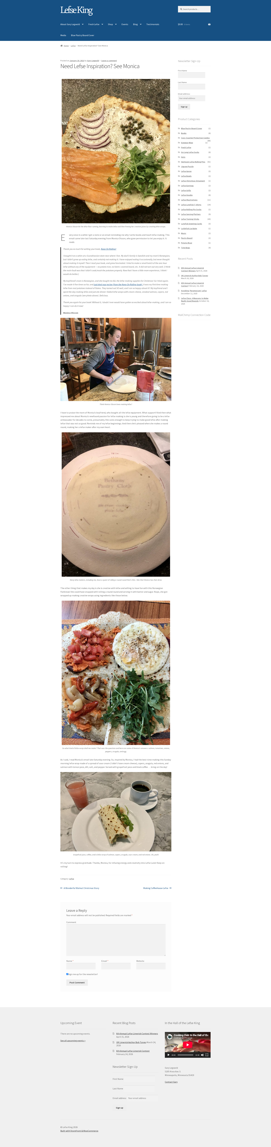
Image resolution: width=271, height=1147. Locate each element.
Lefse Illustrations (189, 200)
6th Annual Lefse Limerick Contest (133, 1050)
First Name (182, 70)
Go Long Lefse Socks (190, 152)
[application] (188, 1045)
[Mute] (202, 1055)
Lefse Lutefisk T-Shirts (191, 204)
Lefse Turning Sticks (190, 219)
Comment (71, 922)
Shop (110, 24)
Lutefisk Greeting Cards (191, 223)
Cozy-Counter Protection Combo (195, 138)
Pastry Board (186, 238)
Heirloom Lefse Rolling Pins (193, 162)
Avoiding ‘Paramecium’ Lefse (194, 290)
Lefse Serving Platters (191, 214)
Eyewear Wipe (187, 142)
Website (140, 961)
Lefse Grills (186, 190)
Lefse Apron (186, 171)
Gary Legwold (93, 60)
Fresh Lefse (93, 24)
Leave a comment (109, 60)
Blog (135, 24)
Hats (183, 157)
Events (125, 24)
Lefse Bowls (186, 176)
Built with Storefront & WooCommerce (79, 1130)
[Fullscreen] (207, 1055)
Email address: (184, 94)
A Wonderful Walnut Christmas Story (81, 888)
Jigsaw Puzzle (187, 166)
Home (66, 45)
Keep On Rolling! (108, 249)
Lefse (73, 45)
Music (183, 233)
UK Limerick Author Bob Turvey (194, 275)
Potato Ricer (186, 243)
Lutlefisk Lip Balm (189, 228)
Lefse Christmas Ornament (193, 181)
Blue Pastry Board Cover (82, 35)
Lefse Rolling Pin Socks (191, 209)
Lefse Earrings (187, 185)
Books (183, 133)
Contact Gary (171, 1081)
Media (63, 35)
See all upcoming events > (73, 1040)
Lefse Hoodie (187, 195)
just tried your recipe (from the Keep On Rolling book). (118, 284)
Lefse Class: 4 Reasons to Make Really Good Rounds (194, 299)
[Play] (168, 1055)
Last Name (182, 82)
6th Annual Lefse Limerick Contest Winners (192, 269)
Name (70, 961)
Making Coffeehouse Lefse (155, 888)
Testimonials (152, 24)
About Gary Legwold (70, 24)
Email (104, 961)
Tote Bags (185, 247)
